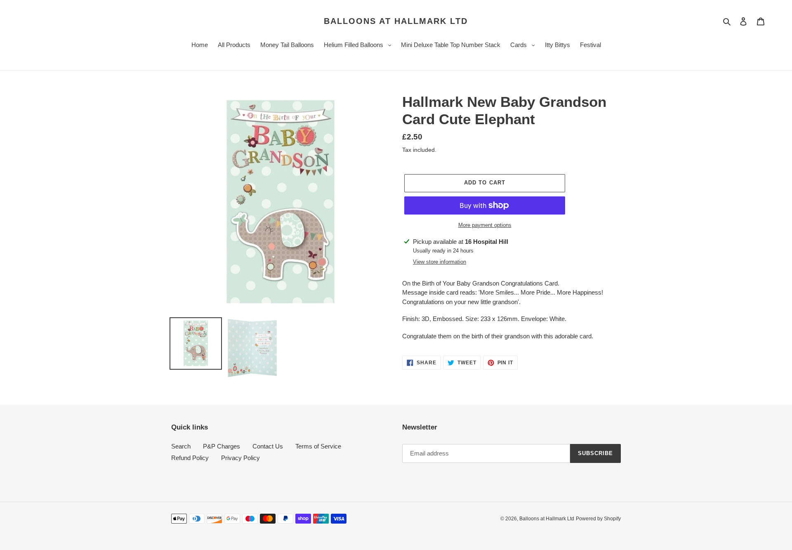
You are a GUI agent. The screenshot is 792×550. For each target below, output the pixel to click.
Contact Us (267, 446)
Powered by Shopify (598, 519)
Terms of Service (318, 446)
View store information (439, 262)
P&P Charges (221, 446)
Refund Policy (190, 457)
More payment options (485, 225)
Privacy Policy (240, 457)
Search (181, 446)
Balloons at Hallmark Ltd (396, 21)
